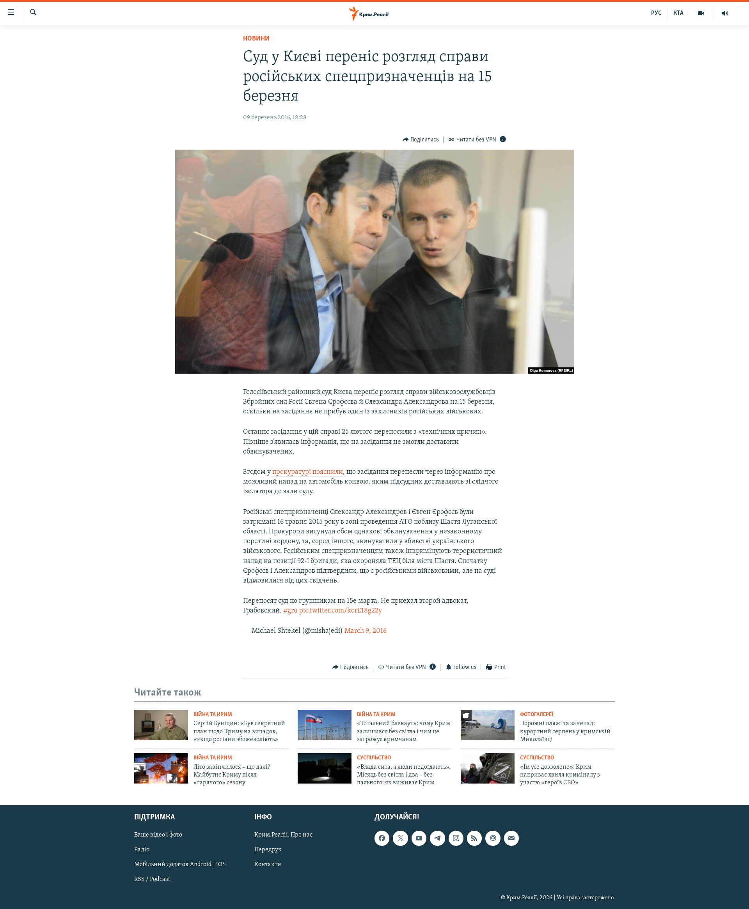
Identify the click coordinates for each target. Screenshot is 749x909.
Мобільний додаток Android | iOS (180, 864)
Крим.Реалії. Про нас (283, 835)
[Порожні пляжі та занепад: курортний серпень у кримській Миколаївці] (488, 725)
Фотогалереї (536, 715)
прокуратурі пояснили (307, 472)
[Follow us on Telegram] (437, 838)
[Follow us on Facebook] (381, 838)
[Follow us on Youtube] (419, 838)
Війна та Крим (212, 715)
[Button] (421, 140)
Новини (256, 38)
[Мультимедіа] (701, 13)
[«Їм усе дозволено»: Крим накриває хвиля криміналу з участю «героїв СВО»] (488, 768)
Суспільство (374, 758)
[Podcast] (492, 838)
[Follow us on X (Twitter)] (400, 838)
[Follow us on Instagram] (456, 838)
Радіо (141, 850)
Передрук (268, 850)
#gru (290, 610)
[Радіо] (725, 13)
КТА (678, 13)
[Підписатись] (511, 838)
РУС (656, 13)
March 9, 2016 (365, 631)
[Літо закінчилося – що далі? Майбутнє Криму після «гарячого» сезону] (161, 768)
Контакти (267, 864)
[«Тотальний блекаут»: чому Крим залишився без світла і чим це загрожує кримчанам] (324, 725)
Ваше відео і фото (158, 835)
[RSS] (474, 838)
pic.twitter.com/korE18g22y (340, 610)
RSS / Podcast (152, 879)
